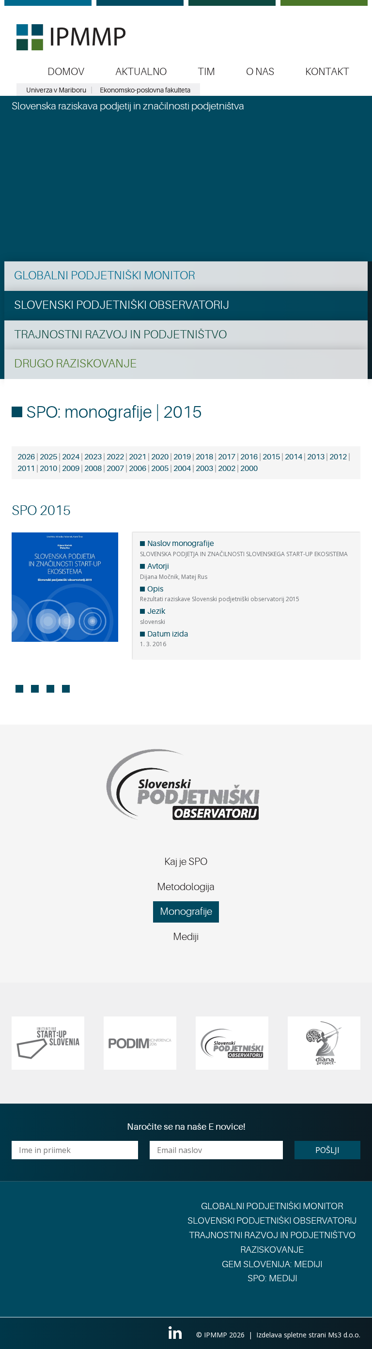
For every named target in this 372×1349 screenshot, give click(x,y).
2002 (226, 468)
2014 (293, 457)
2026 (26, 457)
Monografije (186, 911)
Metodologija (186, 887)
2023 (93, 457)
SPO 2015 (41, 510)
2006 (137, 468)
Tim (206, 71)
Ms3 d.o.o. (344, 1334)
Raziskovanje (272, 1249)
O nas (260, 71)
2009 (70, 468)
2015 (271, 457)
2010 (48, 468)
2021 (137, 457)
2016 (249, 457)
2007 (115, 468)
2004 (182, 468)
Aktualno (141, 71)
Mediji (186, 936)
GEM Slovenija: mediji (272, 1264)
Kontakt (327, 71)
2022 (115, 457)
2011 (26, 468)
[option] (48, 1043)
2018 (204, 457)
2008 (93, 468)
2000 (249, 468)
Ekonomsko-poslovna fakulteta (145, 90)
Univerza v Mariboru (56, 90)
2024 (70, 457)
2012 (338, 457)
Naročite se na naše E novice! (186, 1127)
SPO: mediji (272, 1278)
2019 (182, 457)
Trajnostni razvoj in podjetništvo (120, 334)
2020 (160, 457)
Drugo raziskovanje (75, 363)
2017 (226, 457)
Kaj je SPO (185, 861)
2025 (48, 457)
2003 (204, 468)
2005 (160, 468)
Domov (65, 71)
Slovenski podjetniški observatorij (121, 305)
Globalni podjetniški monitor (104, 275)
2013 (316, 457)
